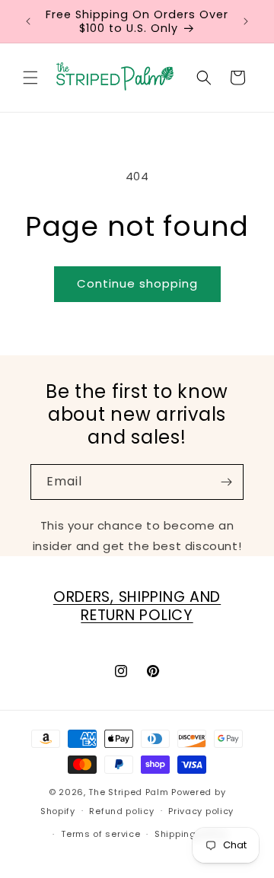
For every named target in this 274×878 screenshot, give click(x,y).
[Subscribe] (226, 482)
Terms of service (100, 834)
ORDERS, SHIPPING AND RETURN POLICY (137, 606)
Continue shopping (137, 283)
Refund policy (121, 811)
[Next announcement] (246, 21)
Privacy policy (201, 811)
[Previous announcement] (28, 21)
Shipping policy (191, 834)
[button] (30, 77)
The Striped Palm (128, 792)
